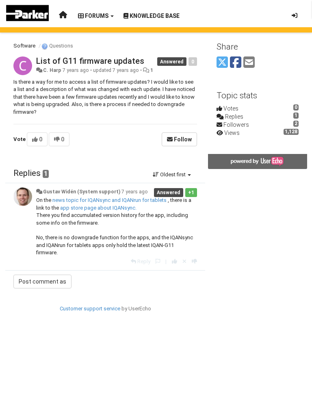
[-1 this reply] (194, 261)
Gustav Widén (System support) (81, 192)
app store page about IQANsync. (99, 208)
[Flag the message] (158, 261)
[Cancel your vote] (184, 261)
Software (24, 46)
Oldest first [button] (173, 174)
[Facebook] (235, 63)
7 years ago (134, 192)
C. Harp (52, 70)
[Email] (249, 63)
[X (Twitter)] (222, 63)
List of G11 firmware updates (90, 61)
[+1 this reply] (174, 261)
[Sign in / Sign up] (294, 15)
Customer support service (90, 309)
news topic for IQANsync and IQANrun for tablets (109, 200)
